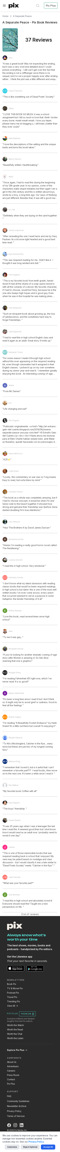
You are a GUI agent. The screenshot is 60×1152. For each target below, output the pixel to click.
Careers (11, 1070)
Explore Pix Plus (15, 1050)
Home (5, 16)
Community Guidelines (18, 1101)
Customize (12, 1147)
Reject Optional (30, 1147)
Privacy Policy (14, 1111)
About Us (11, 1062)
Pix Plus (11, 1083)
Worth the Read (15, 1029)
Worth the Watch (15, 1025)
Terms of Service (16, 1116)
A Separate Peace (22, 16)
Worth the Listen (15, 1038)
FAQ (9, 1096)
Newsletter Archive (16, 1106)
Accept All (48, 1147)
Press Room (13, 1075)
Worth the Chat (14, 1034)
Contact (11, 1079)
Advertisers (13, 1066)
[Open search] (37, 5)
